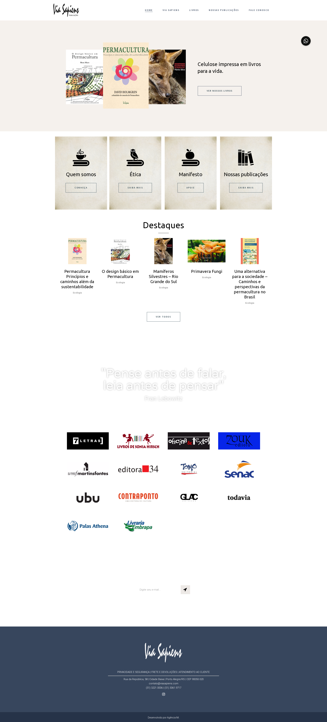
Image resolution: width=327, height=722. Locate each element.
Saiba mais (135, 187)
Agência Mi (173, 717)
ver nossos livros (219, 90)
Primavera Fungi (206, 271)
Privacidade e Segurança (133, 672)
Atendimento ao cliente (194, 672)
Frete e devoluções (164, 672)
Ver (77, 250)
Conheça (81, 187)
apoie (190, 187)
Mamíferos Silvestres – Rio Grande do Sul (163, 276)
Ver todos (163, 316)
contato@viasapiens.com (163, 683)
